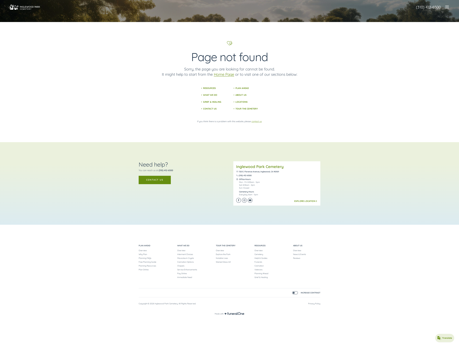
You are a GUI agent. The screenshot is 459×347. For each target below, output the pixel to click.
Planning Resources (147, 266)
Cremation (259, 266)
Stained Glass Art (223, 262)
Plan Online (144, 269)
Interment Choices (185, 254)
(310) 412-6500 (428, 7)
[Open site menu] (447, 7)
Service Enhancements (187, 269)
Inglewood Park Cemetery (260, 166)
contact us (256, 121)
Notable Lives (222, 258)
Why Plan (143, 254)
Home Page (224, 74)
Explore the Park (223, 254)
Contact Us (210, 108)
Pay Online (182, 273)
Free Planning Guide (147, 262)
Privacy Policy (314, 303)
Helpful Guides (260, 258)
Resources (209, 88)
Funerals (258, 262)
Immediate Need (184, 277)
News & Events (299, 254)
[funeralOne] (235, 313)
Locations (241, 102)
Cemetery (258, 254)
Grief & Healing (212, 102)
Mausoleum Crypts (185, 258)
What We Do (210, 95)
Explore (304, 201)
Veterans (258, 269)
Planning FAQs (145, 258)
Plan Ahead (242, 88)
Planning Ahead (261, 273)
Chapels (180, 266)
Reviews (296, 258)
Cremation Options (185, 262)
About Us (240, 95)
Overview (143, 250)
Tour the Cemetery (246, 108)
